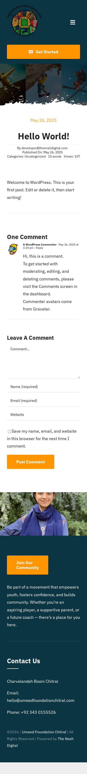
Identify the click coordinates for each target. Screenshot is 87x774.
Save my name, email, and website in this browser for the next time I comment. (42, 438)
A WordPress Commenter (40, 244)
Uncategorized (35, 156)
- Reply (38, 247)
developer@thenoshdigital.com (45, 148)
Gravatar (41, 309)
